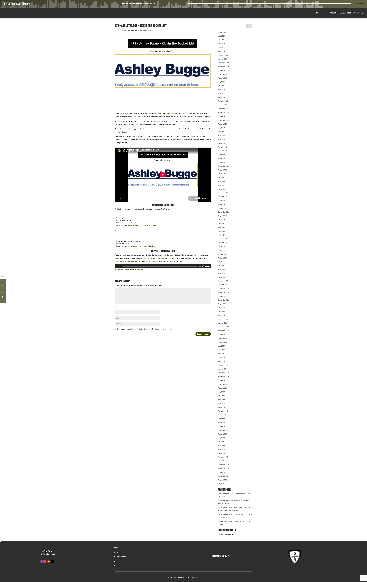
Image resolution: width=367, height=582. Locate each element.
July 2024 (221, 128)
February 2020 (223, 319)
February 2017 (223, 457)
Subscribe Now (3, 292)
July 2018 (221, 392)
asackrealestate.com (130, 223)
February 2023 (223, 193)
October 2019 (222, 334)
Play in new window (128, 270)
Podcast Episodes (337, 13)
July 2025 (221, 82)
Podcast (139, 30)
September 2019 (223, 338)
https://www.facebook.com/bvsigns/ (127, 261)
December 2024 (223, 109)
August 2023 (222, 170)
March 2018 (222, 407)
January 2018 (222, 415)
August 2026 (222, 32)
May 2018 (221, 400)
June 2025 (221, 86)
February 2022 (223, 239)
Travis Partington (121, 30)
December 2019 (223, 327)
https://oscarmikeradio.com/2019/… (175, 114)
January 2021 (222, 285)
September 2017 (223, 430)
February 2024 (223, 147)
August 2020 (222, 304)
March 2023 (222, 189)
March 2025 (222, 97)
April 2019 (221, 357)
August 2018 (222, 388)
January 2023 (222, 197)
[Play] (185, 3)
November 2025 (223, 67)
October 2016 (222, 472)
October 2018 (222, 380)
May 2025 (221, 90)
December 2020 (223, 289)
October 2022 (222, 208)
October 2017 (222, 426)
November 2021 (223, 250)
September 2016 (223, 476)
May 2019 (221, 354)
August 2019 (222, 342)
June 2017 (221, 442)
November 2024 (223, 112)
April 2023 (221, 185)
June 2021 (221, 266)
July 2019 (221, 346)
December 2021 (223, 246)
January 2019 (222, 369)
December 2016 (223, 465)
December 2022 (223, 200)
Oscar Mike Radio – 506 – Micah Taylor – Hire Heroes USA (138, 4)
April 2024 (221, 139)
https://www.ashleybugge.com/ (130, 129)
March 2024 (222, 143)
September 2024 (223, 120)
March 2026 (222, 51)
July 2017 (221, 438)
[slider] (361, 3)
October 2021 (222, 254)
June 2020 (221, 311)
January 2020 (222, 323)
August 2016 (222, 480)
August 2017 (222, 434)
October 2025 (222, 70)
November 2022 (223, 204)
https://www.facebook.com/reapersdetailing (139, 246)
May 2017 (221, 445)
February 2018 (223, 411)
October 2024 (222, 116)
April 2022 (221, 231)
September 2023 (223, 166)
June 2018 (221, 396)
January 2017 (222, 461)
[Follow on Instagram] (44, 561)
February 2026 (223, 55)
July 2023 (221, 174)
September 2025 (223, 74)
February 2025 (223, 101)
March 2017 (222, 453)
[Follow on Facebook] (41, 561)
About (325, 13)
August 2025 (222, 78)
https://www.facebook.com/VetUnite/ (161, 258)
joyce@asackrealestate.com (131, 218)
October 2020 (222, 296)
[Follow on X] (52, 561)
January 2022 (222, 243)
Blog (349, 13)
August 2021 (222, 258)
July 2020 (221, 308)
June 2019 (221, 350)
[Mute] (357, 3)
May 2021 (221, 269)
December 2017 (223, 419)
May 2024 (221, 135)
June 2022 (221, 223)
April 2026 (221, 47)
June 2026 (221, 40)
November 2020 (223, 292)
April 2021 (221, 273)
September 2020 (223, 300)
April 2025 (221, 93)
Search (249, 26)
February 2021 (223, 281)
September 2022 (223, 212)
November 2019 (223, 331)
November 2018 (223, 377)
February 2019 (223, 365)
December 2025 (223, 63)
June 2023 (221, 178)
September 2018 (223, 384)
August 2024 (222, 124)
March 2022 (222, 235)
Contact (356, 13)
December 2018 (223, 373)
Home (318, 13)
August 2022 (222, 216)
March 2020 (222, 315)
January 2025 (222, 105)
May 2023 (221, 181)
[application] (274, 3)
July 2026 (221, 36)
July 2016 (221, 484)
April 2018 (221, 403)
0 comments (147, 30)
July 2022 (221, 220)
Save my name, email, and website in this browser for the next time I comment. (144, 329)
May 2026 (221, 44)
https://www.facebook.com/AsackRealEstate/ (140, 225)
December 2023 (223, 155)
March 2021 (222, 277)
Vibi (198, 578)
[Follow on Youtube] (48, 561)
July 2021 (221, 262)
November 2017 (223, 422)
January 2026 (222, 59)
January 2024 (222, 151)
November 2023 (223, 158)
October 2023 (222, 162)
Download (139, 270)
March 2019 (222, 361)
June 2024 (221, 132)
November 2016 (223, 468)
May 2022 (221, 227)
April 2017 (221, 449)
